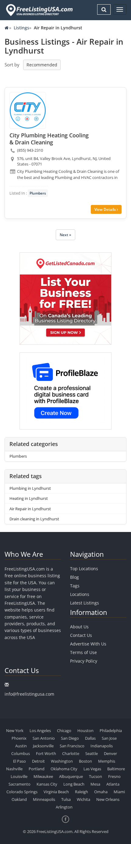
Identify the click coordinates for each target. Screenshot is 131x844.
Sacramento (19, 784)
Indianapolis (101, 746)
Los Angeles (40, 730)
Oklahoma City (64, 768)
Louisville (19, 776)
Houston (85, 730)
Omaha (101, 791)
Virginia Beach (56, 791)
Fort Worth (46, 753)
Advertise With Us (88, 644)
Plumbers (38, 193)
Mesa (95, 784)
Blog (74, 577)
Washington (62, 761)
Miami (119, 791)
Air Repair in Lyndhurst (30, 508)
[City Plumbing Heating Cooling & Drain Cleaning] (28, 110)
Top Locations (84, 568)
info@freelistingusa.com (29, 694)
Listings (21, 28)
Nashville (14, 768)
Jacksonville (43, 746)
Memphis (106, 761)
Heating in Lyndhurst (28, 498)
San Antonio (44, 738)
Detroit (38, 761)
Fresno (114, 776)
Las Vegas (92, 768)
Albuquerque (71, 776)
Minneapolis (44, 799)
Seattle (91, 753)
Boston (85, 761)
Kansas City (47, 784)
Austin (21, 746)
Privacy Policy (83, 661)
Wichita (83, 799)
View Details (105, 209)
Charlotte (70, 753)
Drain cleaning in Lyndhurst (34, 519)
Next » (65, 234)
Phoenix (19, 738)
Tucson (95, 776)
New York (14, 730)
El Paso (19, 761)
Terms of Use (83, 652)
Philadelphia (111, 730)
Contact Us (81, 635)
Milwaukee (43, 776)
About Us (79, 627)
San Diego (70, 738)
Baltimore (116, 768)
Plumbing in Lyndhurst (30, 488)
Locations (79, 594)
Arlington (64, 807)
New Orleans (107, 799)
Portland (36, 768)
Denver (110, 753)
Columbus (20, 753)
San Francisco (72, 746)
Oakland (19, 799)
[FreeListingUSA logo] (39, 10)
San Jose (109, 738)
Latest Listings (84, 603)
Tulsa (66, 799)
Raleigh (81, 791)
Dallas (90, 738)
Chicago (64, 730)
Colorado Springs (21, 791)
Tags (75, 586)
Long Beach (73, 784)
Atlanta (112, 784)
